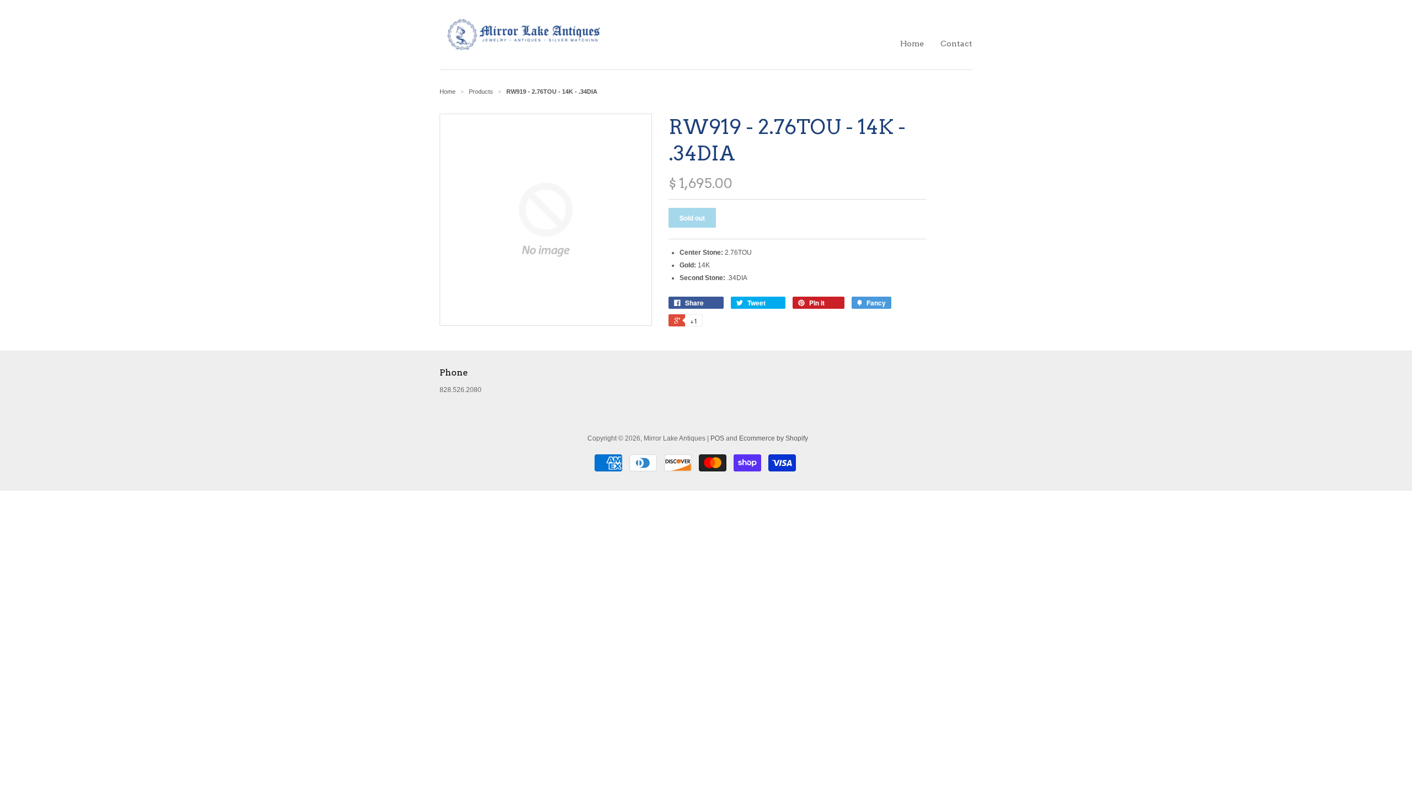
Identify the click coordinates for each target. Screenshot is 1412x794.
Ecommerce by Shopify (773, 438)
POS (717, 438)
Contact (956, 43)
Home (912, 43)
